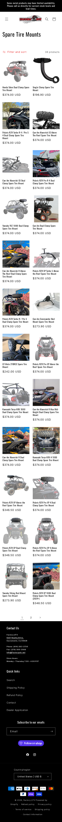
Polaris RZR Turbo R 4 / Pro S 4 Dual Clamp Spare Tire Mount (15, 135)
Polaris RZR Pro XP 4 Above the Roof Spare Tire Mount (45, 549)
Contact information (32, 814)
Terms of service (23, 809)
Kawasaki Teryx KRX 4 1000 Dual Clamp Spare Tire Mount (46, 459)
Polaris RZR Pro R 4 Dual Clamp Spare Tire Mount (44, 182)
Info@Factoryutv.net (16, 652)
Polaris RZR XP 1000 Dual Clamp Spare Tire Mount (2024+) (44, 596)
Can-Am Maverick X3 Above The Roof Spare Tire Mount (45, 134)
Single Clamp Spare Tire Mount (43, 89)
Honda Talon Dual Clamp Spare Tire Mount (15, 89)
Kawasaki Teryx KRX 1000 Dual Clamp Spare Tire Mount (15, 411)
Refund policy (28, 804)
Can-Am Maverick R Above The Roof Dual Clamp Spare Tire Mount (14, 274)
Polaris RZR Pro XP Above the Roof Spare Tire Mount (46, 365)
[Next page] (40, 617)
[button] (6, 19)
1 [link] (22, 617)
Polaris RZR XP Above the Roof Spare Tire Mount (13, 504)
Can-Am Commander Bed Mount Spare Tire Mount (44, 320)
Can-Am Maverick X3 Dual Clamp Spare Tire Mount (13, 182)
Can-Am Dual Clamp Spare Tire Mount (44, 227)
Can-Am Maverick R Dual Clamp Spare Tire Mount (13, 459)
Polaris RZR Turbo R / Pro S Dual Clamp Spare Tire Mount (15, 320)
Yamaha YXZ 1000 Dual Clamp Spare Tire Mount (15, 227)
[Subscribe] (51, 731)
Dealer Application (17, 710)
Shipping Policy (16, 687)
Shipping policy (42, 809)
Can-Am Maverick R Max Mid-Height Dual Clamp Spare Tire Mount (46, 412)
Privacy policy (45, 804)
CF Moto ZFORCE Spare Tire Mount (14, 365)
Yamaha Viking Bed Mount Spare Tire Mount (14, 594)
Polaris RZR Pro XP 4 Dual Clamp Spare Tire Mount (44, 504)
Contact (11, 702)
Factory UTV (29, 800)
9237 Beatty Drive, (15, 638)
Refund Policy (15, 695)
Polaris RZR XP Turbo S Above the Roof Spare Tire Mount (46, 272)
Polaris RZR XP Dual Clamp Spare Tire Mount (14, 549)
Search (11, 680)
